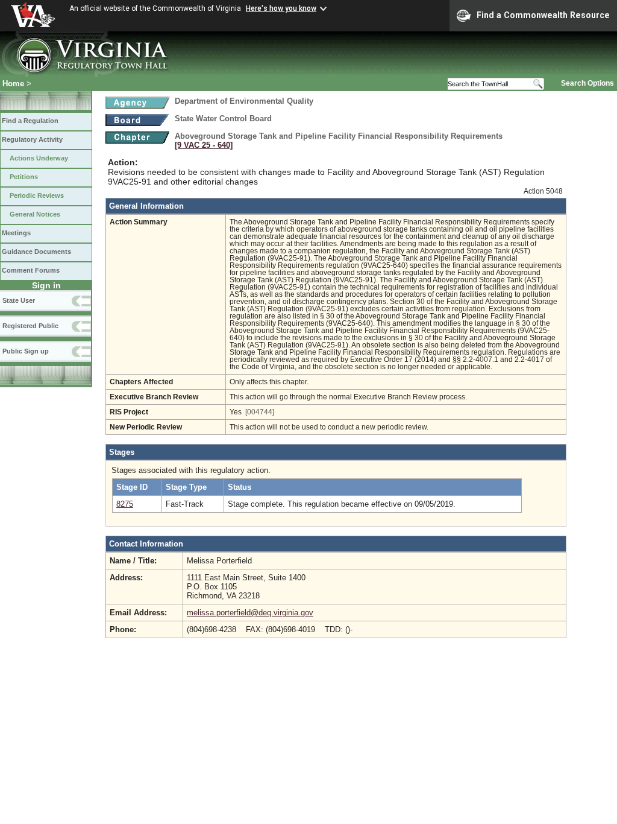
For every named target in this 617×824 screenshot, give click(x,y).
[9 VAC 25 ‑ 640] (204, 145)
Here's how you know (281, 8)
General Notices (35, 214)
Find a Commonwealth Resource (543, 15)
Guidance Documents (36, 251)
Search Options (587, 83)
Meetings (16, 232)
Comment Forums (31, 270)
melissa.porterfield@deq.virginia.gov (250, 612)
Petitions (24, 176)
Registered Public (30, 325)
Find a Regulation (30, 120)
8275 (124, 504)
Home (13, 83)
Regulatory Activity (32, 139)
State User (18, 300)
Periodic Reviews (37, 195)
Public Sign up (25, 351)
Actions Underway (39, 158)
